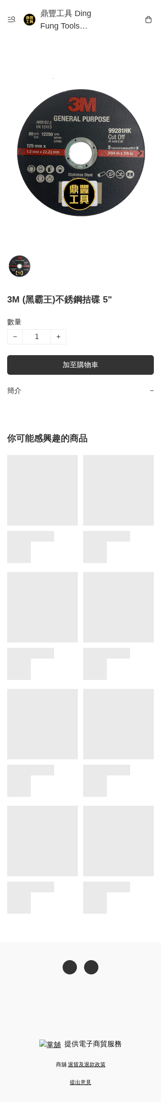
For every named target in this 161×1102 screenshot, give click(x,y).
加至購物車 (80, 365)
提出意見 (80, 1082)
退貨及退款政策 (87, 1064)
